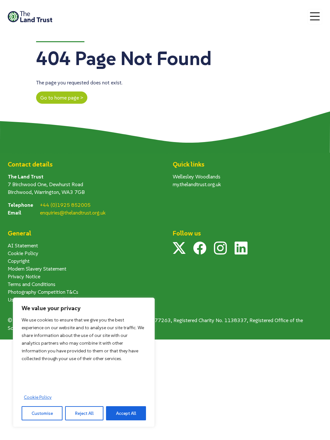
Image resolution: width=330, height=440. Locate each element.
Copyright (19, 261)
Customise (42, 413)
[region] (84, 362)
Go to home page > (61, 97)
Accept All (126, 413)
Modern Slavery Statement (37, 268)
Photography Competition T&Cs (43, 292)
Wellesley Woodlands (196, 176)
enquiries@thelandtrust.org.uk (73, 212)
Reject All (84, 413)
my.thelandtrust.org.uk (197, 184)
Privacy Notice (24, 276)
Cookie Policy (38, 397)
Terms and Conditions (31, 284)
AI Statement (23, 245)
